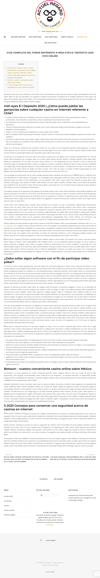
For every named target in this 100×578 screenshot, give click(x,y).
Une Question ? (50, 43)
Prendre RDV (82, 37)
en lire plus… (50, 525)
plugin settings (78, 500)
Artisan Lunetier (18, 37)
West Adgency (47, 563)
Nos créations (35, 37)
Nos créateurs (51, 37)
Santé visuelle (67, 37)
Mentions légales (9, 515)
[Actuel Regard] (50, 14)
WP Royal (55, 565)
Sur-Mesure (8, 501)
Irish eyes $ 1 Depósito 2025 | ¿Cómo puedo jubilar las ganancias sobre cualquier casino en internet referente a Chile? (21, 70)
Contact (6, 505)
